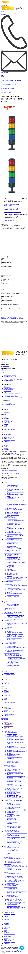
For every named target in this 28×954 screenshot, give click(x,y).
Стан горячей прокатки (13, 605)
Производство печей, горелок (14, 657)
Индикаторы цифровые (13, 558)
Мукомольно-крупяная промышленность (17, 647)
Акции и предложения (9, 404)
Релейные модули (11, 570)
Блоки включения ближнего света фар (16, 562)
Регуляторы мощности (12, 554)
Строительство (7, 391)
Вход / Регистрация (5, 478)
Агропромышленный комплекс (12, 393)
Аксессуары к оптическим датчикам (16, 589)
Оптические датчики (12, 487)
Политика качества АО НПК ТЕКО (10, 473)
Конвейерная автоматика (10, 376)
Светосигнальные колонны (13, 544)
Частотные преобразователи (14, 580)
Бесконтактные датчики (10, 375)
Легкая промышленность (13, 665)
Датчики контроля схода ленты (14, 534)
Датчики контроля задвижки (14, 524)
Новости (6, 409)
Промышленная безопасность (11, 377)
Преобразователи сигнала (13, 567)
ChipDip (16, 212)
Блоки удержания (11, 561)
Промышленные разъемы (13, 588)
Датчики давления (11, 498)
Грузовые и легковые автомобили (15, 636)
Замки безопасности (12, 543)
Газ (7, 611)
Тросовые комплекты (12, 519)
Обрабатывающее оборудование (15, 619)
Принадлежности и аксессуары (11, 381)
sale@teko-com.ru (5, 366)
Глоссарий (6, 441)
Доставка (6, 424)
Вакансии (6, 428)
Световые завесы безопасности (14, 540)
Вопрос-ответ (7, 438)
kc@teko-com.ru (5, 370)
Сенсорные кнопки (11, 572)
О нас (5, 417)
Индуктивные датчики (12, 485)
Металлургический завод (13, 604)
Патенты (6, 436)
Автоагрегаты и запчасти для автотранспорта (14, 638)
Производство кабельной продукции (16, 658)
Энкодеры (9, 516)
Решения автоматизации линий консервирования (15, 651)
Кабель (8, 592)
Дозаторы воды (10, 566)
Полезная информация (9, 440)
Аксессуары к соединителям (14, 591)
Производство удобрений (13, 654)
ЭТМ (20, 212)
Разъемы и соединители (13, 595)
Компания (3, 686)
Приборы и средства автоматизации (13, 379)
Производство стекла (12, 661)
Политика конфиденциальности (9, 470)
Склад (5, 426)
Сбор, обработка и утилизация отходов (16, 663)
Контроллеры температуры (13, 557)
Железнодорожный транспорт (14, 632)
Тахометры (9, 576)
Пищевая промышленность (10, 395)
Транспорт (6, 392)
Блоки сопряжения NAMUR (14, 559)
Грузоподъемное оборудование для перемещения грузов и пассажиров (15, 615)
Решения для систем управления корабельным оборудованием (15, 634)
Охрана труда (7, 422)
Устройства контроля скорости (14, 538)
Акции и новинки (5, 669)
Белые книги (7, 412)
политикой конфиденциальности (12, 951)
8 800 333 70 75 (4, 362)
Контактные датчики (9, 380)
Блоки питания (10, 565)
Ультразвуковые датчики (13, 497)
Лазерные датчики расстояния (14, 512)
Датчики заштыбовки (12, 523)
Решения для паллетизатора (14, 621)
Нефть (8, 609)
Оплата (5, 425)
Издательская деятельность (13, 659)
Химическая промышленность (11, 396)
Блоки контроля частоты (13, 563)
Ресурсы (3, 704)
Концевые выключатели (13, 582)
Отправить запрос (10, 220)
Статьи (5, 410)
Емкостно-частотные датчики (14, 509)
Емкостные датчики (12, 486)
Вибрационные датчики (13, 515)
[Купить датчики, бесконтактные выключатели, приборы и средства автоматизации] (14, 10)
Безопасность (10, 666)
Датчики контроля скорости (14, 532)
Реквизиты (6, 420)
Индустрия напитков (12, 644)
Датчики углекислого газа (13, 506)
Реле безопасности (11, 546)
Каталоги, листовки (9, 437)
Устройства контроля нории (14, 578)
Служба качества (8, 421)
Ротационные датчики (12, 513)
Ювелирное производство (13, 662)
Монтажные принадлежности (14, 593)
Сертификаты (7, 434)
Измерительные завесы (12, 542)
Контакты (6, 418)
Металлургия (7, 387)
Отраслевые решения (6, 598)
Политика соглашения (9, 429)
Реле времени (10, 569)
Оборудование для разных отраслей (13, 397)
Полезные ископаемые (9, 388)
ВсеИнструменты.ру (9, 212)
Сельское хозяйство (12, 642)
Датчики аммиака (11, 508)
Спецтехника (10, 631)
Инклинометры (10, 511)
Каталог (3, 11)
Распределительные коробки (14, 596)
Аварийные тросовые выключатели (16, 521)
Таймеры (9, 555)
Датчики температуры (12, 502)
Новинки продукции (9, 403)
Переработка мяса (11, 646)
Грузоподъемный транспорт (14, 630)
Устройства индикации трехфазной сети (17, 577)
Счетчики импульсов (12, 574)
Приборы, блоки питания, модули (15, 520)
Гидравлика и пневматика (13, 617)
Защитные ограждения (12, 547)
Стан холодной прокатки (13, 606)
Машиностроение (8, 389)
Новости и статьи (5, 677)
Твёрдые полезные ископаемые (14, 612)
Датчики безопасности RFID (14, 548)
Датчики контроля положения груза (16, 528)
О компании (7, 444)
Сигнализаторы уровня (12, 573)
